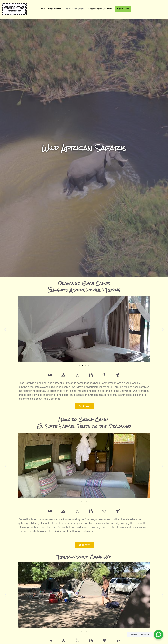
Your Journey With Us (51, 8)
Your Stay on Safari (75, 8)
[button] (5, 330)
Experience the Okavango (100, 8)
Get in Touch (123, 8)
